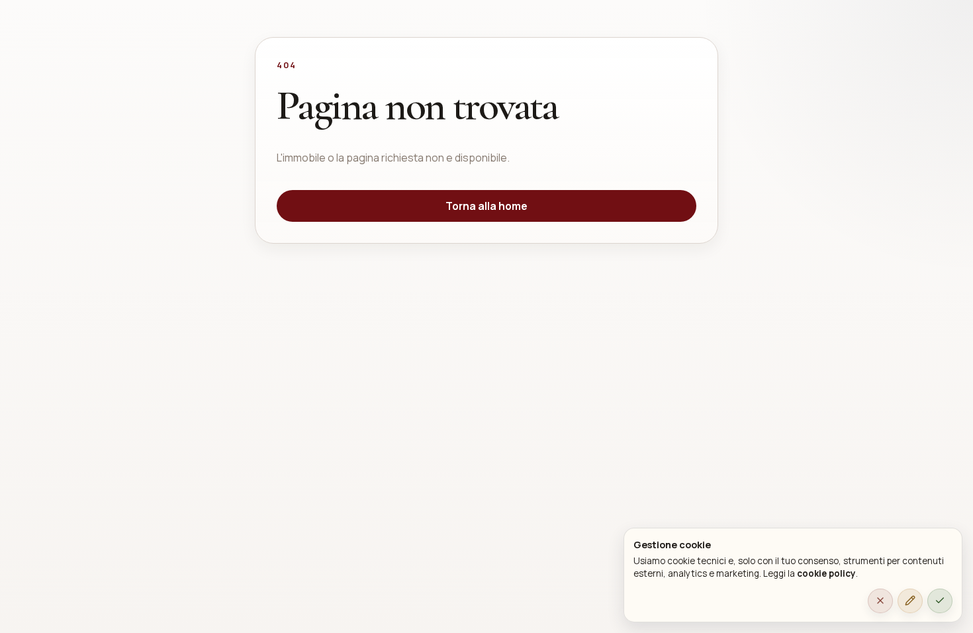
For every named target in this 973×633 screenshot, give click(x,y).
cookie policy (826, 573)
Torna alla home (486, 206)
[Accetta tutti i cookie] (939, 601)
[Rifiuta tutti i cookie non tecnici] (880, 601)
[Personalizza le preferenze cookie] (910, 601)
